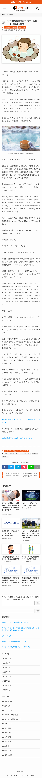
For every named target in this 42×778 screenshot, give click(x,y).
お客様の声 (7, 27)
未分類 (6, 746)
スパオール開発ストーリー (13, 719)
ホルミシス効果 (9, 454)
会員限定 (14, 27)
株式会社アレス (21, 771)
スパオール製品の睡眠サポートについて (16, 647)
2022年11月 (6, 681)
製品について (22, 27)
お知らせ (7, 706)
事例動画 (7, 728)
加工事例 (7, 737)
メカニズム (8, 724)
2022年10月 (6, 685)
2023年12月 (6, 658)
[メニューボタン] (4, 8)
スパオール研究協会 (11, 715)
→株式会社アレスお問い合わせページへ (17, 438)
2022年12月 (6, 676)
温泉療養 (35, 454)
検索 (38, 611)
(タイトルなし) (7, 636)
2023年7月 (6, 668)
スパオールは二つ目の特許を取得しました (16, 622)
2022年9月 (6, 690)
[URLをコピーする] (37, 467)
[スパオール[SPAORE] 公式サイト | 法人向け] (21, 8)
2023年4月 (6, 672)
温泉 (29, 454)
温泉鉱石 (5, 456)
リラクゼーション (21, 454)
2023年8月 (6, 663)
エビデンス (8, 710)
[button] (5, 467)
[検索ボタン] (37, 8)
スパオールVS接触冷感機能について (14, 641)
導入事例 (7, 741)
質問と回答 (8, 755)
